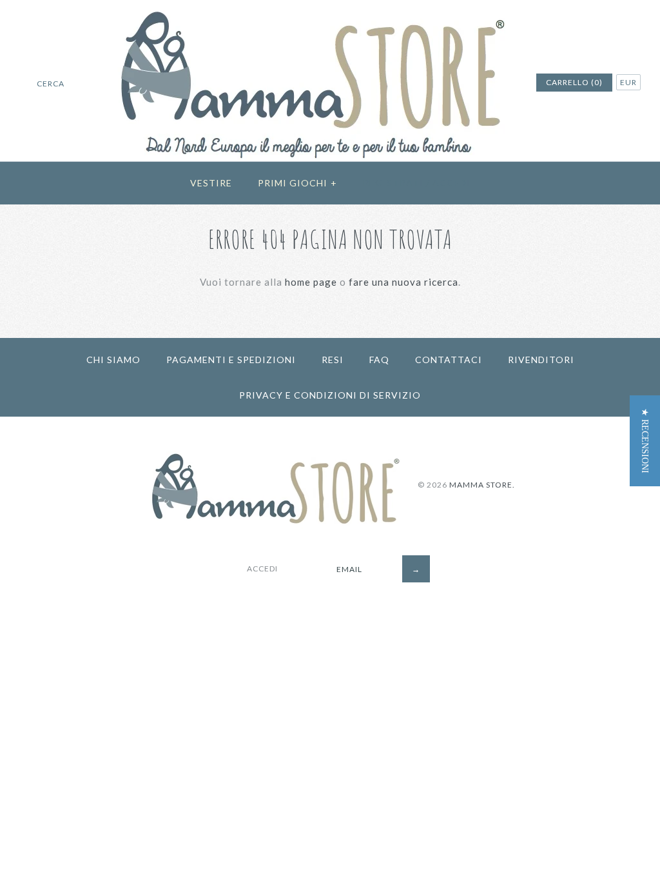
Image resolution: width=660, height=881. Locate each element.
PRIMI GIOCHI (297, 182)
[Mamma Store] (330, 8)
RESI (333, 359)
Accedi (451, 182)
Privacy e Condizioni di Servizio (330, 395)
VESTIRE (211, 182)
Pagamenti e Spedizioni (231, 359)
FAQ (379, 359)
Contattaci (448, 359)
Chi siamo (113, 359)
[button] (645, 440)
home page (311, 282)
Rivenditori (541, 359)
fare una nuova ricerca (403, 282)
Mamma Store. (482, 485)
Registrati (393, 182)
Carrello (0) (574, 82)
